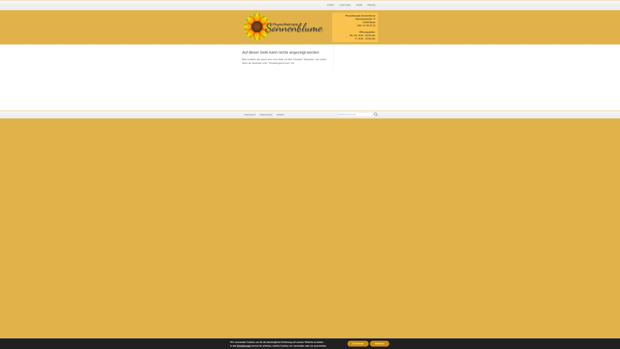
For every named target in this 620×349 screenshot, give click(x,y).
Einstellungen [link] (244, 345)
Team (359, 5)
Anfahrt (280, 114)
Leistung (345, 5)
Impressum (250, 114)
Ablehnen (379, 343)
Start (330, 5)
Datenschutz (266, 114)
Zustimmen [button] (358, 343)
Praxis (371, 5)
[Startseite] (285, 40)
